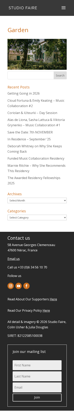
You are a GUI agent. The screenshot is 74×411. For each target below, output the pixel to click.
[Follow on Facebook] (26, 286)
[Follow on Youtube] (18, 286)
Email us (13, 259)
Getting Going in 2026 (23, 93)
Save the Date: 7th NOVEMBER (30, 132)
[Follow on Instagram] (10, 286)
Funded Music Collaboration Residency (35, 158)
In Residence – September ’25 (29, 139)
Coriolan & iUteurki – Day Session (32, 113)
